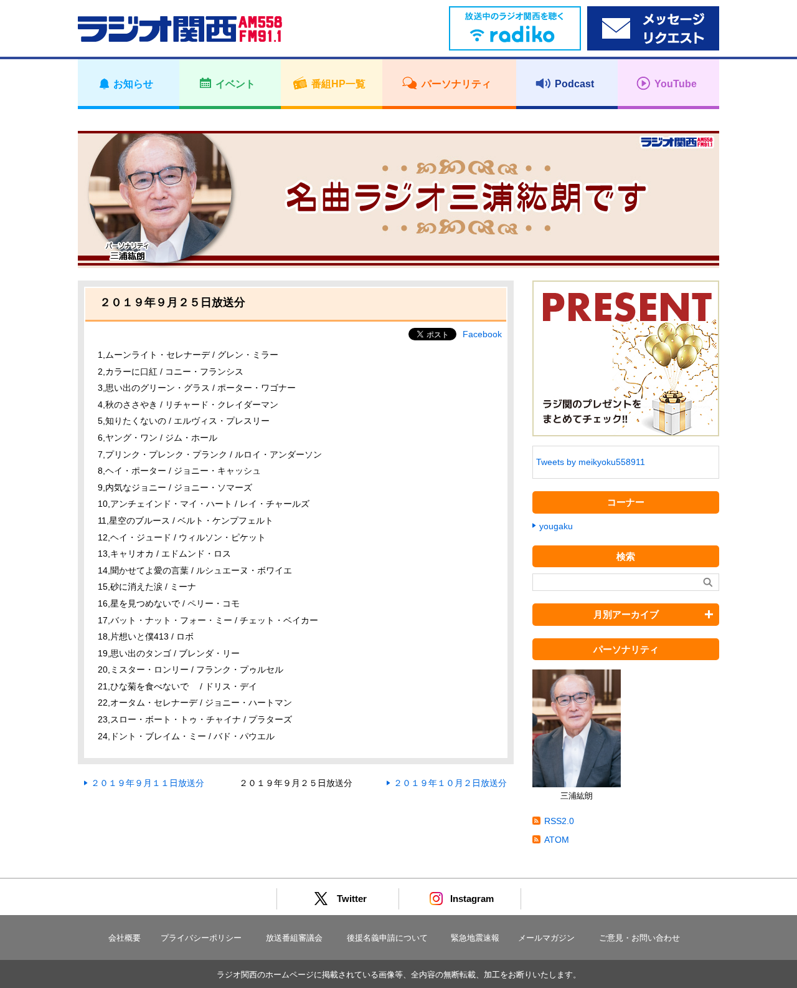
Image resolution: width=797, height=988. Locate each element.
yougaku (556, 526)
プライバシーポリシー (201, 937)
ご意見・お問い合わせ (639, 937)
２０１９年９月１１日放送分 (147, 783)
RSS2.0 (559, 821)
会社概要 (124, 937)
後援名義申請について (387, 937)
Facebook (482, 334)
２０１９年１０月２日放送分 (450, 783)
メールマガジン (546, 937)
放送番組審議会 (294, 937)
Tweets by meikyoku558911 (590, 462)
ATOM (556, 840)
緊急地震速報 (475, 937)
